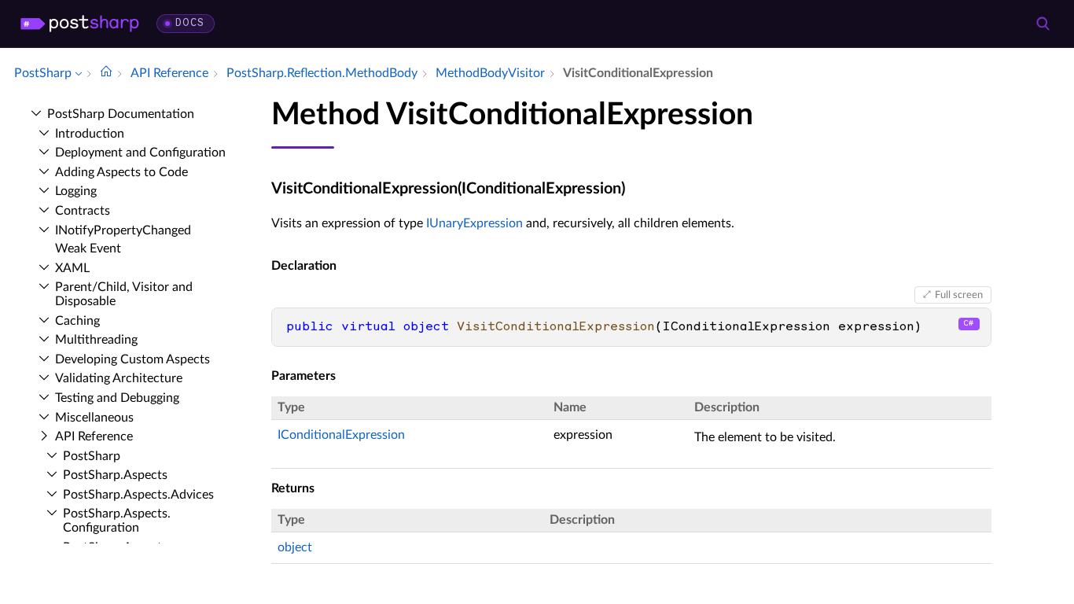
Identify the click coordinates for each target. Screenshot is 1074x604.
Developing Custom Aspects (132, 359)
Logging (76, 191)
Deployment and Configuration (140, 152)
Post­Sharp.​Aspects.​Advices (138, 494)
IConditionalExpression (341, 435)
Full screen (959, 295)
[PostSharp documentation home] (106, 73)
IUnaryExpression (474, 223)
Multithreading (96, 339)
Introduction (89, 133)
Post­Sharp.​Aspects (115, 475)
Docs (189, 23)
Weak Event (88, 248)
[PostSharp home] (80, 23)
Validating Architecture (118, 378)
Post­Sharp (91, 456)
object (295, 547)
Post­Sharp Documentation (120, 114)
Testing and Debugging (117, 398)
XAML (72, 268)
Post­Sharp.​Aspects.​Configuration (117, 520)
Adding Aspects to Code (121, 172)
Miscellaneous (94, 417)
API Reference (94, 436)
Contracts (82, 210)
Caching (77, 321)
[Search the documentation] (1042, 23)
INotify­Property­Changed (123, 230)
